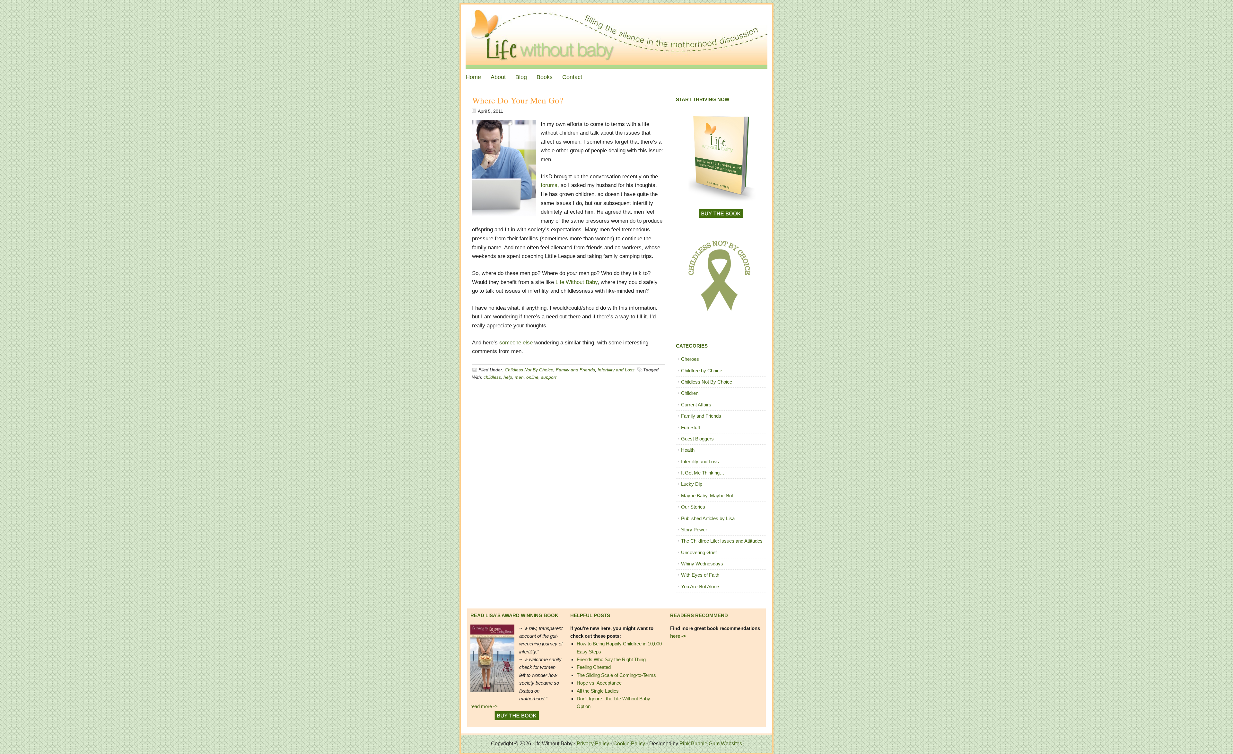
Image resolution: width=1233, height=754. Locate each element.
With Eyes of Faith (700, 575)
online (532, 377)
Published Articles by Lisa (708, 518)
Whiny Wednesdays (702, 563)
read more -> (484, 706)
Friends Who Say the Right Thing (611, 659)
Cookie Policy (629, 743)
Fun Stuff (690, 427)
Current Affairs (696, 404)
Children (689, 393)
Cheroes (690, 359)
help (507, 377)
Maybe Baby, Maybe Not (707, 495)
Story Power (694, 529)
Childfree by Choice (701, 370)
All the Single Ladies (598, 691)
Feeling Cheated (594, 667)
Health (688, 450)
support (548, 377)
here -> (678, 636)
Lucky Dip (691, 484)
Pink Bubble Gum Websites (710, 743)
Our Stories (693, 507)
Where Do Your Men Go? (517, 100)
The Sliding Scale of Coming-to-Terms (616, 675)
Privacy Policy (593, 743)
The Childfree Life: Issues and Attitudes (722, 541)
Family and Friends (575, 369)
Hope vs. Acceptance (599, 683)
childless (492, 377)
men (519, 377)
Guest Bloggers (697, 438)
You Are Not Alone (700, 586)
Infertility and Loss (616, 369)
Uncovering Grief (699, 552)
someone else (515, 343)
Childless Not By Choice (529, 369)
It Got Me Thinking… (702, 472)
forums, (550, 185)
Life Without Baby (616, 36)
